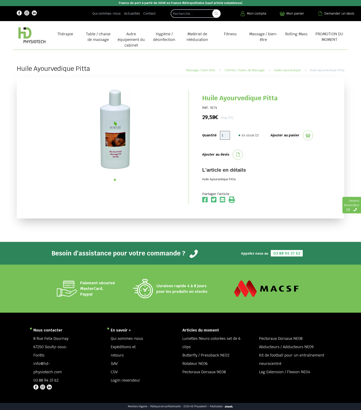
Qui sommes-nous (106, 13)
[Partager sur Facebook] (206, 200)
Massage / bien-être (200, 70)
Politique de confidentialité (165, 406)
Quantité (209, 135)
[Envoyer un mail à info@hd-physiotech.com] (348, 209)
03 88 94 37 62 (286, 253)
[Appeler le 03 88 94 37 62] (355, 209)
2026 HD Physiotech (195, 406)
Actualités (132, 13)
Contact (149, 13)
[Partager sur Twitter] (215, 200)
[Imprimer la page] (232, 200)
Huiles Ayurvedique (287, 70)
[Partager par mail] (224, 200)
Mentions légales (137, 406)
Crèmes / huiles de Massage (245, 70)
